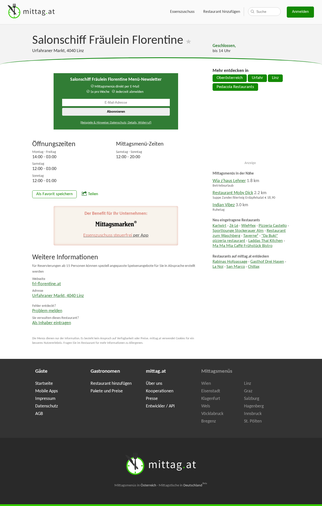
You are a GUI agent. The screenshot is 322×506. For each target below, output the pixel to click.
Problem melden (47, 311)
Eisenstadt (210, 391)
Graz (248, 391)
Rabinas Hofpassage (230, 262)
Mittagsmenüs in (135, 485)
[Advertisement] (250, 128)
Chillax (253, 267)
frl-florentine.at (46, 284)
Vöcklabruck (212, 414)
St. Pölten (253, 421)
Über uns (154, 384)
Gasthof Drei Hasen (267, 262)
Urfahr (257, 78)
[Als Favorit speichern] (188, 40)
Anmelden (300, 12)
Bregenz (208, 421)
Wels (205, 406)
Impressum (45, 399)
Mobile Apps (46, 391)
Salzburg (251, 399)
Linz (275, 78)
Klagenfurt (210, 399)
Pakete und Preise (107, 391)
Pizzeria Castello (273, 226)
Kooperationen (159, 391)
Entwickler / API (160, 406)
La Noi (218, 267)
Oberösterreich (230, 78)
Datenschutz (46, 406)
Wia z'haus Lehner (229, 181)
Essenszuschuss (182, 12)
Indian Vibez (224, 205)
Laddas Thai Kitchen (265, 241)
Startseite (44, 384)
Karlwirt (219, 226)
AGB (39, 414)
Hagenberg (254, 406)
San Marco (235, 267)
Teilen (93, 194)
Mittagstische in (183, 485)
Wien (206, 384)
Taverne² (250, 236)
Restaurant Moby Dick (233, 193)
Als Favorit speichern (54, 194)
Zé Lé (233, 226)
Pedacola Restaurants (235, 87)
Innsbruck (253, 414)
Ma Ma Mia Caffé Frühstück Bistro (242, 246)
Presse (152, 399)
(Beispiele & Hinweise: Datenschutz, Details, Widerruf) (115, 122)
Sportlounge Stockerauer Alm (238, 231)
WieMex (248, 226)
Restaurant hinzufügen (221, 12)
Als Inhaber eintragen (51, 323)
